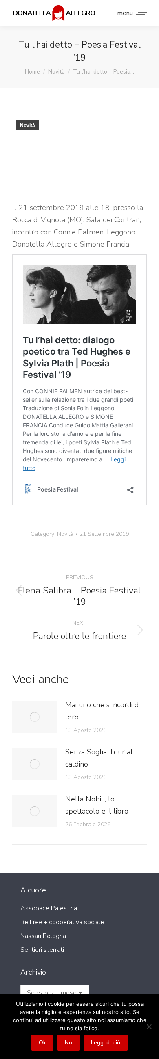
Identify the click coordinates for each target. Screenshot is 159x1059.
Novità (27, 125)
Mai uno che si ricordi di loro (102, 711)
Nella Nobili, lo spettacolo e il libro (96, 805)
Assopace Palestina (48, 908)
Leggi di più (105, 1042)
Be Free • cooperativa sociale (62, 922)
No (68, 1042)
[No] (149, 1026)
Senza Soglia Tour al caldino (99, 758)
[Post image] (34, 717)
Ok (42, 1042)
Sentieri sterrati (42, 949)
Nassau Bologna (43, 935)
